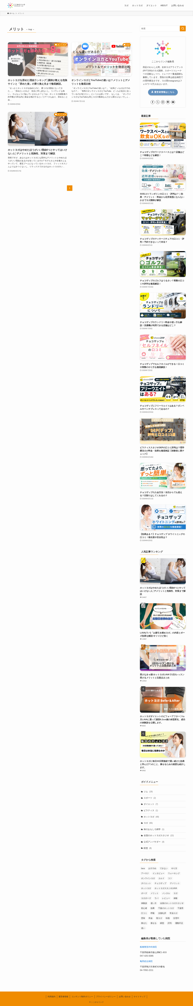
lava (143, 868)
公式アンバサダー (154, 842)
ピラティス (151, 810)
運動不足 (179, 923)
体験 (175, 898)
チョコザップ (160, 883)
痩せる (154, 923)
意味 (143, 918)
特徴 (168, 918)
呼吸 (153, 913)
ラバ (156, 898)
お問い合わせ (125, 996)
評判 (170, 923)
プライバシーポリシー (106, 996)
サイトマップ (139, 996)
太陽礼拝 (162, 913)
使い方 (154, 903)
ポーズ (144, 893)
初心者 (144, 908)
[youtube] (173, 102)
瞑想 (148, 848)
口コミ (144, 913)
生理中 (176, 918)
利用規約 (51, 996)
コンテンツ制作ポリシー (82, 996)
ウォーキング (174, 873)
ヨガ (148, 823)
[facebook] (153, 102)
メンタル (166, 893)
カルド (161, 878)
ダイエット (151, 804)
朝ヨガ (159, 918)
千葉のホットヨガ (166, 908)
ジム (148, 791)
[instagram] (163, 102)
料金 (151, 918)
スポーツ (150, 798)
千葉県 (180, 908)
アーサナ (145, 873)
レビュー (166, 898)
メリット (154, 893)
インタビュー (158, 873)
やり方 (174, 868)
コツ (170, 878)
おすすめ (152, 868)
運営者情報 (63, 996)
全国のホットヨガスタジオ (159, 835)
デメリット (175, 883)
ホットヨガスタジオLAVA (166, 888)
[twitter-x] (158, 102)
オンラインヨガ (148, 878)
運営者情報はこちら (164, 92)
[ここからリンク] (16, 5)
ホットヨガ (151, 817)
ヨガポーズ (146, 898)
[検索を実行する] (183, 28)
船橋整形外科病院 (148, 947)
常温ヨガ (173, 913)
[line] (168, 102)
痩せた (144, 923)
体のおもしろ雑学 (154, 829)
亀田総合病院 (146, 961)
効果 (153, 908)
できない (164, 868)
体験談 (144, 903)
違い (143, 928)
